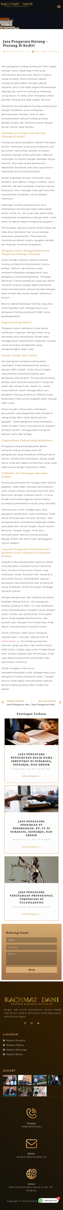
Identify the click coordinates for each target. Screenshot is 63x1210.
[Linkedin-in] (38, 1023)
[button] (59, 6)
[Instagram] (31, 1023)
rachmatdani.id (10, 641)
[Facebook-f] (25, 1023)
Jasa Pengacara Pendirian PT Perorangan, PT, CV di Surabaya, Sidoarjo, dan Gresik (31, 828)
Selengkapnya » (31, 775)
